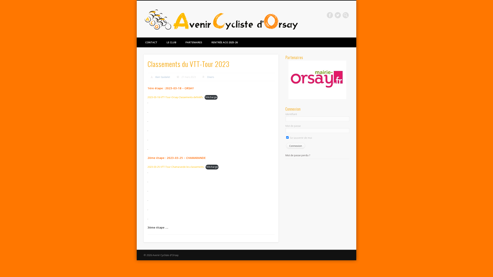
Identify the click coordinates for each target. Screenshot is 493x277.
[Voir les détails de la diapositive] (317, 80)
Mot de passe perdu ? (297, 155)
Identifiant (291, 114)
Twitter (338, 15)
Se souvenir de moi (300, 137)
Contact (151, 42)
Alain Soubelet (162, 77)
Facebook (330, 15)
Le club (171, 42)
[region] (317, 80)
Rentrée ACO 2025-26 (224, 42)
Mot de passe (293, 126)
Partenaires (193, 42)
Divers (210, 77)
